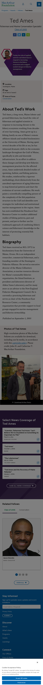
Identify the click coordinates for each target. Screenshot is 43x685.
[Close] (37, 662)
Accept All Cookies (21, 678)
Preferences (21, 682)
